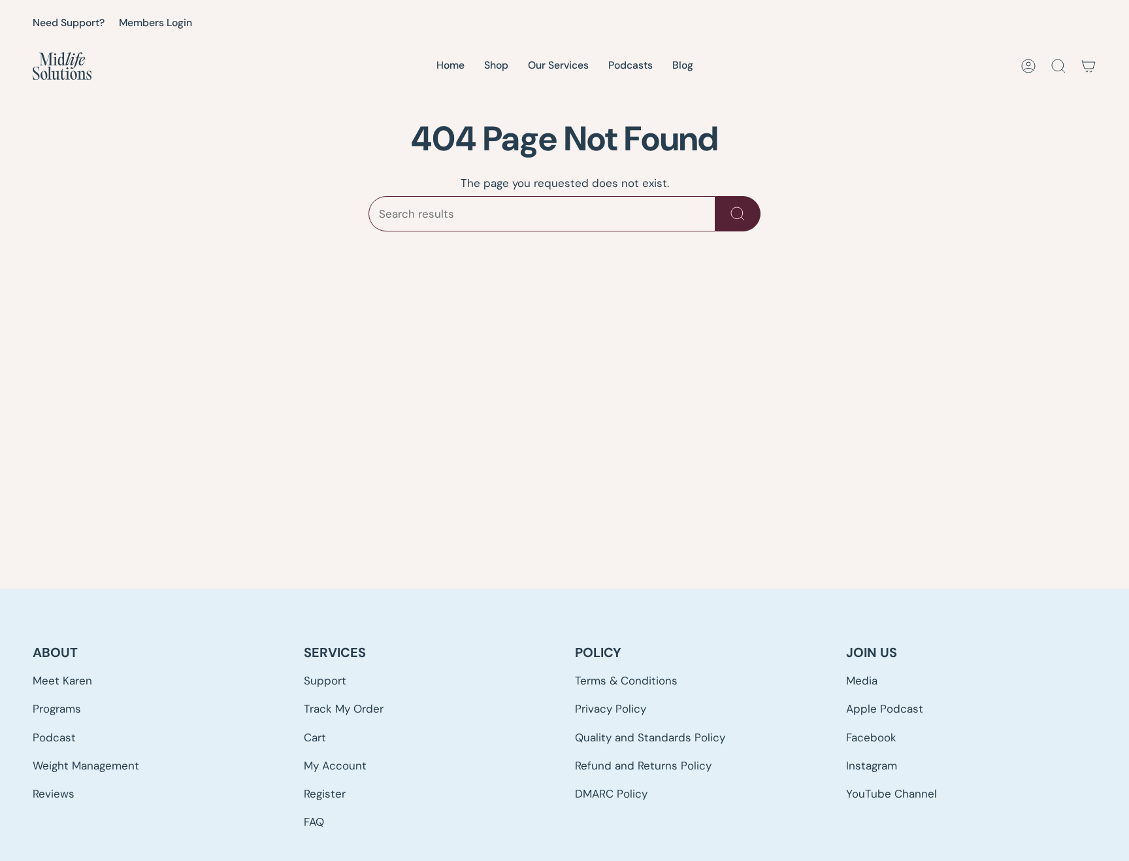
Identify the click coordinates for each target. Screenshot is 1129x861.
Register (325, 793)
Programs (57, 708)
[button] (558, 66)
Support (325, 680)
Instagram (871, 765)
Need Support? (69, 22)
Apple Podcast (884, 708)
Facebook (871, 737)
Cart (315, 737)
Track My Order (344, 708)
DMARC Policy (611, 793)
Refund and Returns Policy (643, 765)
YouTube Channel (891, 793)
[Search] (738, 213)
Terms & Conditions (626, 680)
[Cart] (1088, 66)
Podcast (54, 737)
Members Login (155, 22)
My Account (335, 765)
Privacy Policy (610, 708)
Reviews (53, 793)
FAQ (314, 822)
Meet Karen (62, 680)
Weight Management (86, 765)
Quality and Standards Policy (650, 737)
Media (861, 680)
